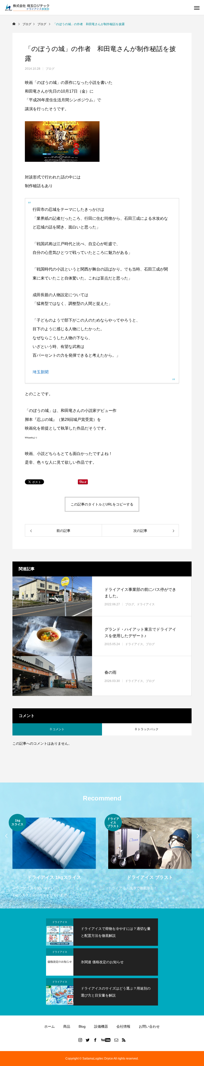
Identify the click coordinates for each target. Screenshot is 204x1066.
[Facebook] (95, 1039)
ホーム (49, 1026)
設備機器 (101, 1026)
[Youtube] (105, 1039)
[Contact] (116, 1039)
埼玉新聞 (41, 372)
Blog (82, 1026)
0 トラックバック (146, 729)
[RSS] (123, 1039)
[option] (54, 856)
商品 (66, 1026)
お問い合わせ (149, 1026)
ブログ (50, 68)
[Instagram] (80, 1039)
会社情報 (123, 1026)
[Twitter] (87, 1039)
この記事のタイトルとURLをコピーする (102, 504)
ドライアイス (146, 604)
